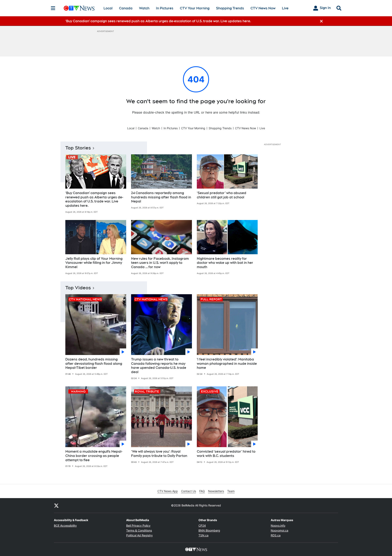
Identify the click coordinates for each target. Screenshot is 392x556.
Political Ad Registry (139, 535)
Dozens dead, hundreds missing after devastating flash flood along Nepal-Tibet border (93, 363)
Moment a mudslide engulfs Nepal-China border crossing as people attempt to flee (93, 456)
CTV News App (167, 491)
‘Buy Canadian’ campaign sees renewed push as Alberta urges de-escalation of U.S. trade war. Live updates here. (94, 199)
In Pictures (164, 8)
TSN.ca (203, 535)
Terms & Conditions (139, 530)
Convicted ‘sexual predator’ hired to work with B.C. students (226, 454)
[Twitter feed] (56, 505)
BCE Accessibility (65, 525)
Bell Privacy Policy (138, 525)
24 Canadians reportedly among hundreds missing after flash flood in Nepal (161, 197)
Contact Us (188, 491)
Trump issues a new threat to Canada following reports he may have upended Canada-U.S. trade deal (158, 365)
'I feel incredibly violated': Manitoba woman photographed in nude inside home (227, 363)
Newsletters (216, 491)
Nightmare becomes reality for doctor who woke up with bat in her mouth (225, 263)
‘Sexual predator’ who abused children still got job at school (221, 195)
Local (108, 8)
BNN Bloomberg (209, 530)
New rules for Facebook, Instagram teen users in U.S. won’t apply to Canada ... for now (160, 263)
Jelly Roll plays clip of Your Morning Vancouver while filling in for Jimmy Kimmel (93, 263)
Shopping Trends (230, 8)
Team (231, 491)
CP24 (202, 525)
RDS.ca (276, 535)
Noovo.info (278, 525)
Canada (126, 8)
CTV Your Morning (194, 8)
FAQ (202, 491)
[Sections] (53, 8)
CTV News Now (263, 8)
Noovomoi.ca (279, 530)
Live (285, 8)
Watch (144, 8)
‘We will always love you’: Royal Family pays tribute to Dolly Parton (159, 454)
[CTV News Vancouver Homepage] (79, 8)
